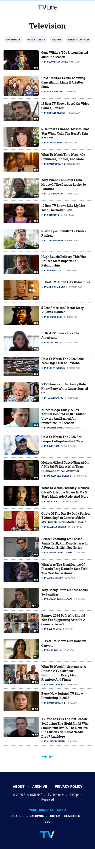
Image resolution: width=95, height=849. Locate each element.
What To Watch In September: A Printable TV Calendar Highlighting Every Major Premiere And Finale (63, 673)
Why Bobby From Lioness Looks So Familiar (64, 592)
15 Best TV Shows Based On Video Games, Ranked (65, 105)
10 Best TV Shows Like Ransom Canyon (63, 643)
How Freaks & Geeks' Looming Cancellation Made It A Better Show (63, 82)
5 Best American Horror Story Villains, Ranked (62, 310)
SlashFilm (72, 816)
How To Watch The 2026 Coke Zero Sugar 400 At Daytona (62, 361)
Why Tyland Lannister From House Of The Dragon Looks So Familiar (63, 184)
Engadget (17, 816)
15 (36, 682)
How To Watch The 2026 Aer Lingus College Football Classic (63, 439)
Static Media (32, 795)
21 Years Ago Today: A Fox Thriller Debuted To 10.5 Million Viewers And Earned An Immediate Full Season (64, 416)
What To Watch (78, 39)
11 (36, 605)
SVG (47, 822)
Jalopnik (37, 816)
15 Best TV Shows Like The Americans (60, 335)
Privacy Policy (68, 786)
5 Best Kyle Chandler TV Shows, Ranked (63, 233)
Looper (54, 816)
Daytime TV (13, 39)
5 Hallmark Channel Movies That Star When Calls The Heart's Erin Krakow (65, 133)
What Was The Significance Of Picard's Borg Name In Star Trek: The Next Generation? (64, 568)
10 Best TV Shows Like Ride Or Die (65, 282)
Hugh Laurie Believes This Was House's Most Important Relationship (63, 261)
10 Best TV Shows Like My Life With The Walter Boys (63, 208)
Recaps (56, 39)
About (19, 786)
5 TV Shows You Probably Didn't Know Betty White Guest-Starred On (64, 388)
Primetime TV (36, 39)
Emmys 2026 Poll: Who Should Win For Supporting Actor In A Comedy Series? (63, 619)
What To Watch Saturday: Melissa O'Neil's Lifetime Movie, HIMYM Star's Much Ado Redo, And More (65, 492)
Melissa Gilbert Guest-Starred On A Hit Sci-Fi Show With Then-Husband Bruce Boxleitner (65, 466)
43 (36, 709)
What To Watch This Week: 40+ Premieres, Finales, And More (63, 156)
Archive (39, 786)
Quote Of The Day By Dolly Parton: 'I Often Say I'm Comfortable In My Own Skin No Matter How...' (65, 517)
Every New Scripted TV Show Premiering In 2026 (62, 695)
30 (36, 734)
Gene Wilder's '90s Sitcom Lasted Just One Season (64, 54)
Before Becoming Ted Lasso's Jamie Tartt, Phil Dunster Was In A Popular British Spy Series (64, 543)
